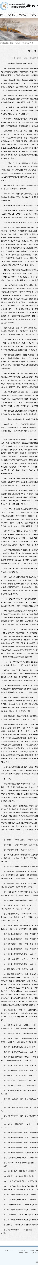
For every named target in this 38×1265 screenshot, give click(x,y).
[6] (5, 871)
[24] (5, 1033)
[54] (5, 1215)
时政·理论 (11, 15)
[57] (5, 1230)
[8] (5, 892)
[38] (9, 526)
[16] (5, 189)
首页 (1, 15)
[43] (5, 1153)
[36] (5, 1107)
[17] (5, 954)
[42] (16, 560)
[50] (34, 719)
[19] (5, 964)
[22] (17, 288)
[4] (5, 855)
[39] (5, 1132)
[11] (31, 151)
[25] (2, 295)
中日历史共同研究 (27, 43)
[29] (5, 1065)
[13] (5, 934)
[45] (5, 1163)
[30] (5, 1070)
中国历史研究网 (9, 1250)
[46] (5, 1171)
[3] (5, 850)
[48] (5, 1181)
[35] (32, 512)
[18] (22, 248)
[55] (5, 1220)
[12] (5, 925)
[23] (5, 1025)
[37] (6, 519)
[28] (34, 334)
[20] (5, 969)
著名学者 (33, 15)
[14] (10, 173)
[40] (34, 534)
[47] (5, 1176)
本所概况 (22, 15)
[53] (7, 762)
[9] (5, 900)
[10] (5, 905)
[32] (7, 428)
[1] (30, 72)
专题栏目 (17, 43)
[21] (5, 974)
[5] (5, 866)
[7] (8, 134)
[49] (28, 711)
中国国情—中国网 (23, 1253)
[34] (5, 1090)
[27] (28, 302)
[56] (5, 809)
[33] (31, 431)
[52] (33, 752)
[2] (32, 75)
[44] (5, 1158)
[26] (5, 1047)
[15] (4, 180)
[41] (5, 1143)
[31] (34, 395)
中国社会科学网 (21, 1250)
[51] (5, 1200)
